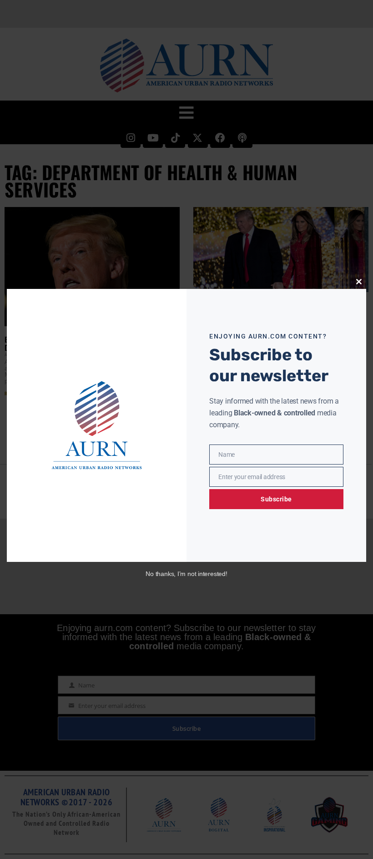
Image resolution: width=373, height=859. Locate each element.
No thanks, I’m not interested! (186, 573)
